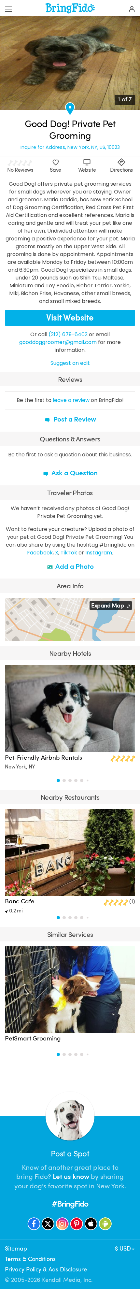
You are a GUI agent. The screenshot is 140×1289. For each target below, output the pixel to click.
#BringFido (70, 1204)
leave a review (71, 400)
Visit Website (70, 317)
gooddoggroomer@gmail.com (58, 342)
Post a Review (74, 419)
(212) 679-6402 (68, 334)
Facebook (40, 552)
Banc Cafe (19, 901)
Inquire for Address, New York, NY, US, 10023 (70, 147)
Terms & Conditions (30, 1259)
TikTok (69, 552)
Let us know (71, 1176)
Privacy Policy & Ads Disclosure (46, 1269)
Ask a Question (74, 473)
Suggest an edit (70, 363)
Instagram (98, 552)
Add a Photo (74, 566)
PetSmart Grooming (33, 1038)
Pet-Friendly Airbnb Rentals (43, 758)
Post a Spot (70, 1154)
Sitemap (16, 1248)
